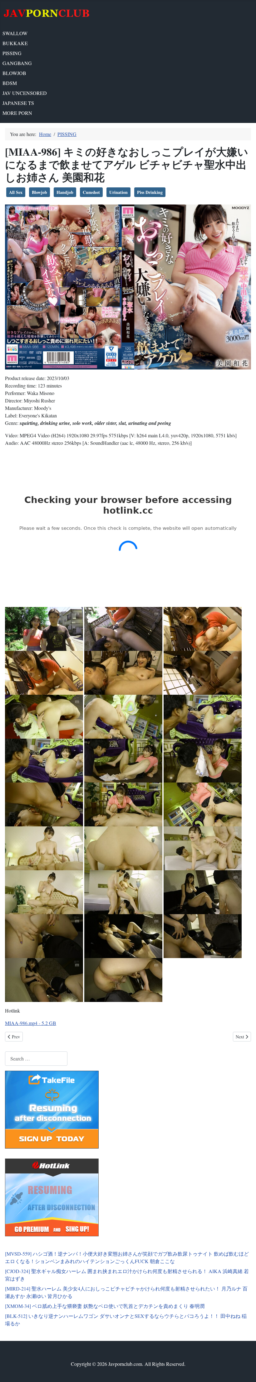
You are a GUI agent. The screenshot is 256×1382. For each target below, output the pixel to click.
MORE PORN (17, 113)
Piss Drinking (150, 192)
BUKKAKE (15, 43)
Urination (118, 192)
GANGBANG (17, 63)
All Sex (15, 192)
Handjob (65, 192)
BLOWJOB (14, 73)
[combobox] (36, 1058)
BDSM (9, 83)
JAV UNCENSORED (24, 93)
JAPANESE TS (18, 103)
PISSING (12, 53)
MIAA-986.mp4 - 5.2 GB (30, 1023)
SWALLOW (14, 33)
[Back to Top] (245, 1370)
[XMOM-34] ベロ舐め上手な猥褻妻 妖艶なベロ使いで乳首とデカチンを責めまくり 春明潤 (104, 1306)
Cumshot (91, 192)
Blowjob (39, 192)
